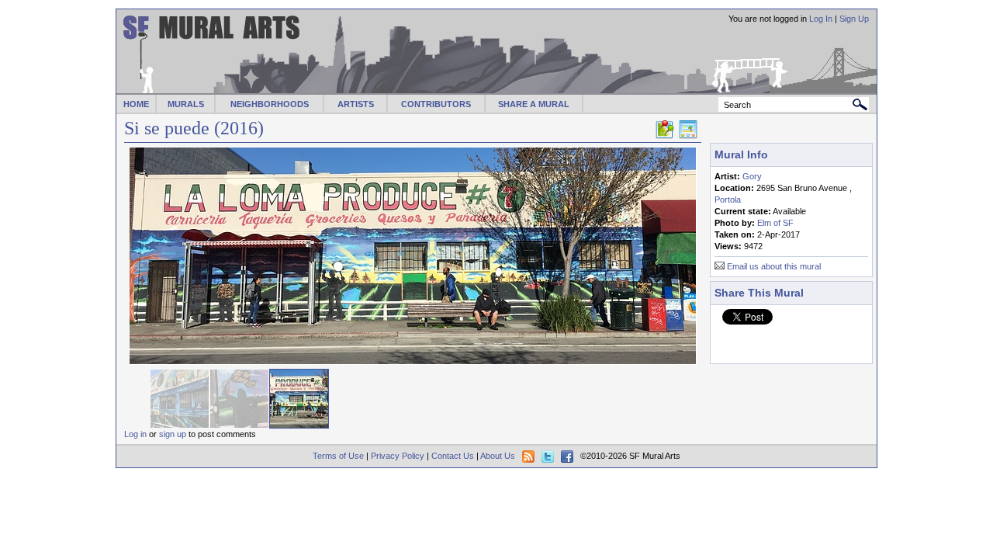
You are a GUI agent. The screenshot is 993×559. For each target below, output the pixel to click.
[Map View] (665, 136)
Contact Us (452, 455)
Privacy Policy (397, 455)
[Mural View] (688, 136)
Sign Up (854, 18)
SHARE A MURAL (533, 104)
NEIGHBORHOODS (269, 104)
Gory (752, 176)
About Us (497, 455)
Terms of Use (338, 455)
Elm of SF (775, 222)
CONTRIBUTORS (436, 104)
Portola (727, 199)
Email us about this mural (774, 266)
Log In (820, 18)
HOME (136, 104)
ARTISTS (355, 104)
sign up (172, 434)
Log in (135, 434)
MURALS (186, 104)
